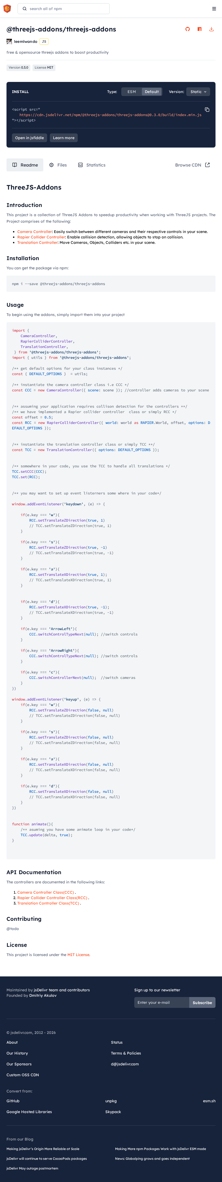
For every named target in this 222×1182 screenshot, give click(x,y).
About (12, 1042)
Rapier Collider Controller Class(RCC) (52, 897)
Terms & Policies (126, 1053)
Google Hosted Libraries (29, 1111)
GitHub (12, 1100)
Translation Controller (37, 242)
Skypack (113, 1111)
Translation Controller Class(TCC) (48, 903)
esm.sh (209, 1100)
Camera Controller (34, 231)
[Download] (211, 29)
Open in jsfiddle (29, 137)
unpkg (111, 1100)
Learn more (63, 137)
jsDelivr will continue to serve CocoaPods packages (46, 1159)
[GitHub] (187, 29)
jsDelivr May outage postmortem (32, 1168)
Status (117, 1042)
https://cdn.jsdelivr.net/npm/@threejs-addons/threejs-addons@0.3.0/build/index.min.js (110, 114)
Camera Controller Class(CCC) (45, 892)
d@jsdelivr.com (125, 1064)
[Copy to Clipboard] (207, 110)
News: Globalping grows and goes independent (152, 1159)
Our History (17, 1053)
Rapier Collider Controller (41, 237)
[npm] (199, 29)
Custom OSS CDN (22, 1074)
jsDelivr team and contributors (62, 990)
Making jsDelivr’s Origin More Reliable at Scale (42, 1149)
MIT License (78, 954)
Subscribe (202, 1002)
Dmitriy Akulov (43, 995)
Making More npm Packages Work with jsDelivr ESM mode (160, 1149)
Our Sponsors (19, 1064)
